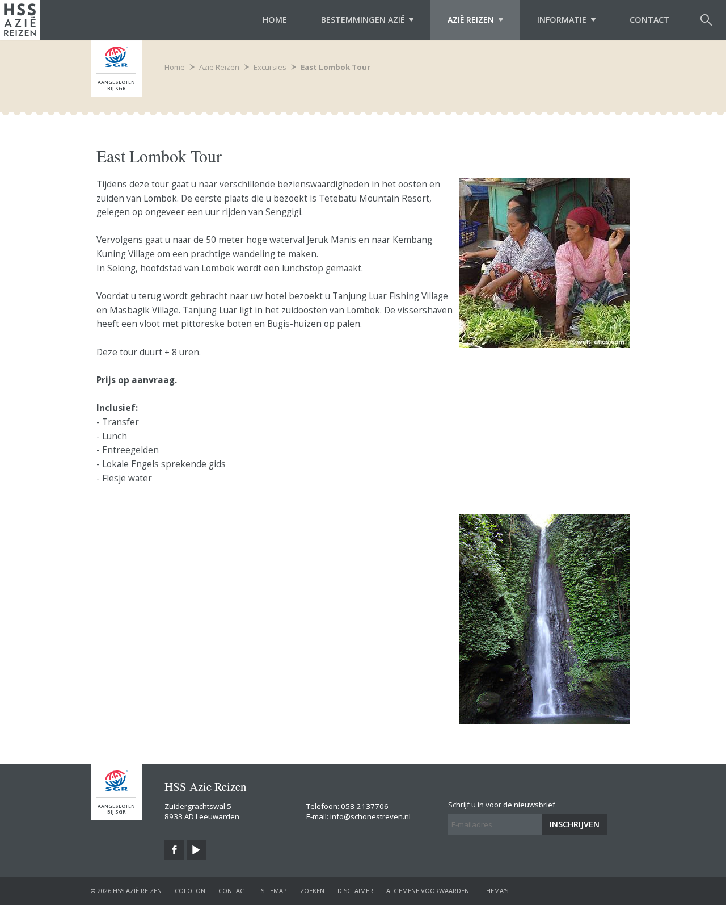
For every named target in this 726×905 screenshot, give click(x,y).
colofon (190, 890)
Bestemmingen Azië (362, 19)
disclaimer (355, 890)
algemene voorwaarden (427, 890)
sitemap (274, 890)
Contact (649, 19)
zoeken (312, 890)
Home (275, 19)
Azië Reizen (471, 19)
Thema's (495, 890)
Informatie (561, 19)
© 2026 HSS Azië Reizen (126, 890)
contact (233, 890)
